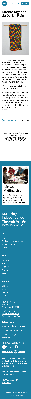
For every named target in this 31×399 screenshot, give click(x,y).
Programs (6, 270)
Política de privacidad (23, 389)
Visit (4, 296)
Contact (5, 292)
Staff (4, 263)
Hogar (4, 238)
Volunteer (6, 289)
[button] (13, 3)
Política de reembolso (10, 389)
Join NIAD (6, 260)
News (4, 273)
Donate (5, 286)
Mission (5, 267)
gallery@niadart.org (10, 314)
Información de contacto (16, 395)
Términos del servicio (11, 392)
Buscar (5, 248)
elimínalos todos (15, 140)
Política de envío (22, 392)
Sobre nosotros (8, 244)
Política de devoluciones (12, 241)
